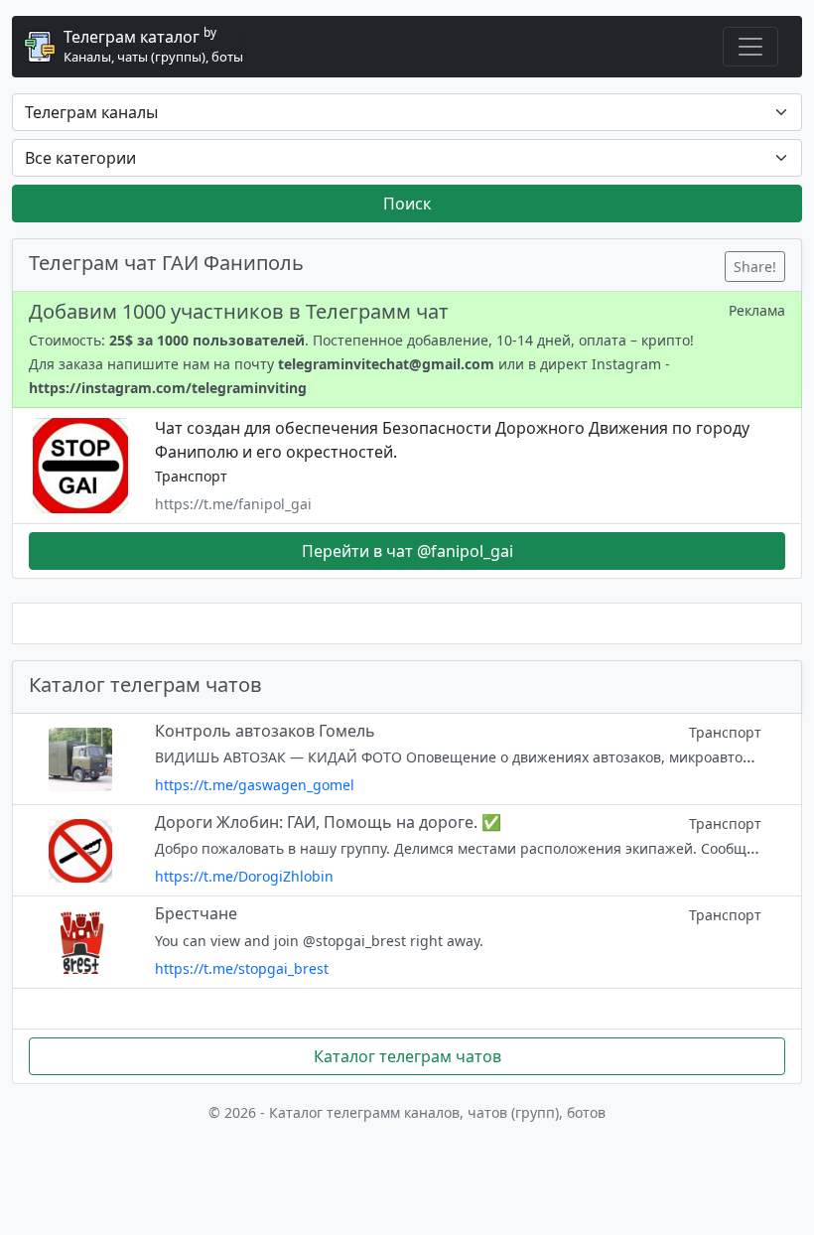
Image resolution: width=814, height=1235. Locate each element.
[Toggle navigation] (750, 47)
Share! (755, 266)
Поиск (407, 203)
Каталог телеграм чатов (407, 1056)
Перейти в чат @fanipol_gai (407, 551)
